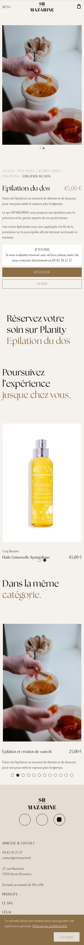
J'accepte (66, 937)
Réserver (42, 272)
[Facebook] (25, 819)
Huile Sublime (17, 557)
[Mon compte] (72, 7)
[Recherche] (65, 7)
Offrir (42, 284)
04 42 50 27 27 (62, 260)
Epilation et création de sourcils (27, 751)
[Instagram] (42, 819)
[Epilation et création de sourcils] (42, 683)
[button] (40, 148)
